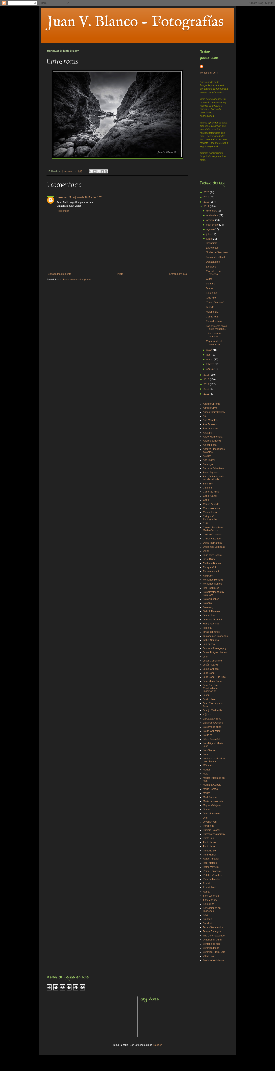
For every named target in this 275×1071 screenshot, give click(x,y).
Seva (206, 915)
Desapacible (213, 261)
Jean (205, 656)
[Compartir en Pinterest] (106, 171)
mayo (209, 350)
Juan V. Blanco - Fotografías (135, 22)
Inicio (120, 274)
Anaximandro (210, 428)
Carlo (206, 500)
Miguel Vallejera (212, 805)
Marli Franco (210, 797)
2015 (207, 379)
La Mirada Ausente (213, 722)
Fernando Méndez (213, 579)
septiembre (212, 224)
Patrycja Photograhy (214, 834)
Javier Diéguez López (215, 652)
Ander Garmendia (212, 436)
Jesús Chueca (211, 669)
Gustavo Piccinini (212, 619)
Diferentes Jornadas (214, 546)
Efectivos (211, 266)
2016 (207, 374)
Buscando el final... (216, 257)
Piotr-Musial (209, 854)
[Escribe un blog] (95, 171)
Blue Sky (208, 483)
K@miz (207, 714)
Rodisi (206, 883)
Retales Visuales (212, 875)
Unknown (62, 197)
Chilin (206, 523)
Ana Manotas (210, 420)
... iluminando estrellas (213, 335)
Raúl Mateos (210, 863)
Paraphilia (208, 825)
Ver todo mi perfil (209, 72)
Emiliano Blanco (212, 563)
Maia (205, 773)
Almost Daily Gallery (214, 412)
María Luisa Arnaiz (213, 801)
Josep (206, 695)
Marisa (206, 793)
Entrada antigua (178, 274)
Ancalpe (207, 432)
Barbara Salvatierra (213, 468)
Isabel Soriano (211, 640)
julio (209, 234)
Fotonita (207, 603)
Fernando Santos (212, 583)
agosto (210, 229)
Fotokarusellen (211, 599)
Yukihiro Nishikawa (213, 960)
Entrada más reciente (59, 274)
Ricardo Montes (211, 879)
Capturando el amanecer (214, 342)
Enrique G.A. (210, 567)
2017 (207, 206)
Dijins (206, 550)
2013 (207, 389)
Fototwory (208, 607)
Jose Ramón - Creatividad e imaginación (210, 688)
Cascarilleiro (210, 512)
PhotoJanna (209, 842)
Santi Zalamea (211, 895)
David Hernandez (212, 542)
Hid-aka (207, 627)
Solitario (210, 283)
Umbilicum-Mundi (212, 939)
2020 (207, 192)
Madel (206, 769)
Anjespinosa (210, 445)
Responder (63, 210)
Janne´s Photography (214, 648)
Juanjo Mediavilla (212, 710)
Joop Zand (209, 673)
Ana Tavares (210, 424)
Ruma (206, 891)
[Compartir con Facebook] (102, 171)
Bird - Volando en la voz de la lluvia (213, 478)
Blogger (157, 1045)
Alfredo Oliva (210, 407)
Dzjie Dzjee (209, 559)
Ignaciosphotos (211, 631)
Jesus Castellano (212, 660)
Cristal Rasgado (212, 538)
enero (209, 369)
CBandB (207, 487)
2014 (207, 384)
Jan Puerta (209, 644)
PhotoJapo (209, 846)
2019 (207, 197)
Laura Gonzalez (211, 731)
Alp (205, 416)
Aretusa (207, 456)
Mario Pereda (210, 789)
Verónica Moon (211, 948)
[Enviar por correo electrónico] (91, 171)
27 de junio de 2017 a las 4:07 (85, 197)
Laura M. (208, 735)
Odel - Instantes (211, 813)
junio (209, 238)
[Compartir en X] (98, 171)
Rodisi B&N (209, 887)
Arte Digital (209, 460)
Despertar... (212, 243)
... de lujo (211, 297)
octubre (210, 220)
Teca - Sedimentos (213, 927)
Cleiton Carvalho (212, 534)
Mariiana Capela (212, 784)
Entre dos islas (214, 321)
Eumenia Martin (211, 571)
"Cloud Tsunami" (215, 302)
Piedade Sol (209, 850)
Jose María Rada (212, 681)
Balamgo (208, 464)
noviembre (212, 215)
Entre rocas (212, 247)
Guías (209, 279)
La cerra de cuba (212, 727)
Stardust (207, 923)
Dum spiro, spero (212, 555)
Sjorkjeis (207, 919)
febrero (210, 364)
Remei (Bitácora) (212, 871)
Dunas (209, 288)
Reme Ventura (211, 867)
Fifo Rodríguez (211, 588)
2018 (207, 201)
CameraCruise (211, 491)
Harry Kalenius (211, 623)
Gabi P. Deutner (211, 611)
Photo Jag (208, 838)
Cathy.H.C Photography (210, 518)
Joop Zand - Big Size (214, 677)
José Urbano (210, 699)
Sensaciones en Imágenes (212, 909)
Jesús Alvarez (210, 664)
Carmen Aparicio (212, 508)
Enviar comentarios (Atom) (76, 279)
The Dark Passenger (214, 935)
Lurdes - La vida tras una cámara (214, 760)
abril (209, 354)
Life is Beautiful (211, 739)
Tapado (210, 307)
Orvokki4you (210, 821)
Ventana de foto (211, 943)
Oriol (205, 817)
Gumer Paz (209, 615)
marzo (210, 359)
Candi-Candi (210, 496)
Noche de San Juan (217, 252)
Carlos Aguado (211, 504)
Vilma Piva (209, 956)
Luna (206, 754)
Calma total (212, 316)
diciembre (212, 210)
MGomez (208, 765)
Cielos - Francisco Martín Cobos (213, 529)
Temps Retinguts (212, 931)
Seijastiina (208, 904)
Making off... (212, 311)
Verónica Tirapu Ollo (214, 952)
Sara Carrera (210, 899)
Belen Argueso (211, 472)
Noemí (206, 809)
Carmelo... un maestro (213, 273)
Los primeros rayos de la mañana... (216, 327)
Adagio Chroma (211, 403)
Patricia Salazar (211, 830)
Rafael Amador (211, 858)
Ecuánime (211, 293)
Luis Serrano (210, 750)
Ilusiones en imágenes (215, 636)
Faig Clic (208, 575)
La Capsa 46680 (212, 718)
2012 (207, 393)
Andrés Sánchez (212, 440)
